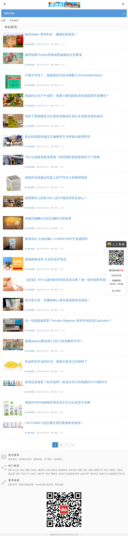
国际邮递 (37, 459)
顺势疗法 (103, 473)
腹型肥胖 (113, 473)
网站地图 (59, 484)
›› (72, 445)
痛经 (18, 473)
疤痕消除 (72, 470)
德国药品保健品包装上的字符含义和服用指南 (56, 177)
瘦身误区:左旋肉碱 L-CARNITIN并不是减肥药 (56, 239)
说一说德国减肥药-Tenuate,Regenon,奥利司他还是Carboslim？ (68, 320)
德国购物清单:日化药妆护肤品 (45, 259)
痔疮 (105, 470)
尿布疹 (62, 473)
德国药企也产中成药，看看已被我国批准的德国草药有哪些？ (67, 95)
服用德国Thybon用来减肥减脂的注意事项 (53, 55)
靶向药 (122, 473)
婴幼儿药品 (13, 470)
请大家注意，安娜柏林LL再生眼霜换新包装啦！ (58, 300)
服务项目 (12, 459)
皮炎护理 (84, 473)
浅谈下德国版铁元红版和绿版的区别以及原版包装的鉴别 (64, 116)
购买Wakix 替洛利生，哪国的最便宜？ (51, 34)
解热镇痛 (63, 470)
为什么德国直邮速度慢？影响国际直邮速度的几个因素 (62, 157)
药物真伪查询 (25, 459)
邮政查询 (12, 484)
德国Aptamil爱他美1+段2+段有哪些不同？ (54, 341)
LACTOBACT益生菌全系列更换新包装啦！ (54, 423)
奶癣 (91, 470)
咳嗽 (27, 470)
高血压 (34, 470)
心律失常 (40, 473)
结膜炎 (112, 470)
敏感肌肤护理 (72, 473)
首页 (3, 20)
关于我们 (48, 459)
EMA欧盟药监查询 (44, 484)
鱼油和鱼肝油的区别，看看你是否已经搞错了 (56, 361)
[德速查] (64, 7)
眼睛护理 (98, 470)
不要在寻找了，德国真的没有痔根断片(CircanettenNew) (63, 75)
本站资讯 (14, 20)
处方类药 (116, 291)
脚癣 (80, 470)
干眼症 (119, 470)
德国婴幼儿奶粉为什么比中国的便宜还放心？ (56, 198)
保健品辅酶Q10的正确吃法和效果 (48, 218)
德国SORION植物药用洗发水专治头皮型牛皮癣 (57, 402)
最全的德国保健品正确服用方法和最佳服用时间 (57, 136)
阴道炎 (54, 470)
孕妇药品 (94, 473)
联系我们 (58, 459)
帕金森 (11, 473)
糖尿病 (41, 470)
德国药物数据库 (26, 484)
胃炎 (48, 473)
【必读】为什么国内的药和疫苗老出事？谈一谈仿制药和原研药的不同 (73, 279)
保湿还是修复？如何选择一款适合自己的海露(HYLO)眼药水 (66, 382)
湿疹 (85, 470)
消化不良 (25, 473)
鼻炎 (22, 470)
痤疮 (33, 473)
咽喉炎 (54, 473)
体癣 (48, 470)
